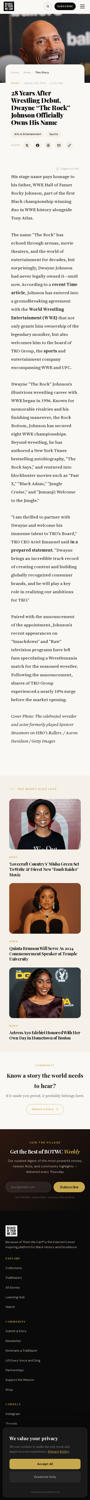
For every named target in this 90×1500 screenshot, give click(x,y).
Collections (14, 1268)
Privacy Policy (58, 1452)
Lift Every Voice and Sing (23, 1360)
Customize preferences (45, 1492)
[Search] (48, 6)
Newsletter (13, 1341)
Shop (9, 1390)
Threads (11, 1423)
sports (50, 351)
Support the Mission (20, 1380)
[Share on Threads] (48, 145)
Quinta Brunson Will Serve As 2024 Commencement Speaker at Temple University (43, 954)
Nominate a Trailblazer (21, 1351)
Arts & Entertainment (27, 134)
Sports (53, 134)
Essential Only (45, 1477)
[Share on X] (27, 145)
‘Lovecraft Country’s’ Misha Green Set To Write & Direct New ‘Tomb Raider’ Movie (44, 869)
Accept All (45, 1464)
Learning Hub (15, 1297)
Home (15, 72)
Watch (10, 1307)
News (27, 72)
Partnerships (15, 1370)
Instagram (13, 1414)
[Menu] (82, 6)
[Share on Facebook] (37, 145)
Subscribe (65, 6)
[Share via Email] (59, 145)
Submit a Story (45, 1109)
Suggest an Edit (69, 168)
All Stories (13, 1288)
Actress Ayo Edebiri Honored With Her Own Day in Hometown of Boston (44, 1035)
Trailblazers (14, 1278)
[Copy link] (69, 145)
